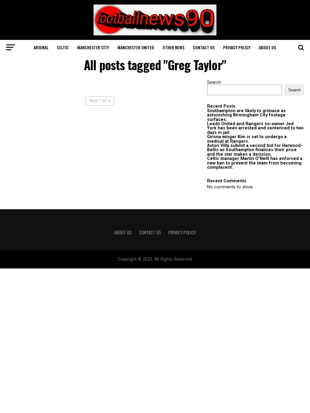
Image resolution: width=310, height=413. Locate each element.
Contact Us (204, 47)
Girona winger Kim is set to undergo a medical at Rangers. (247, 139)
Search (214, 82)
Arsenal (41, 47)
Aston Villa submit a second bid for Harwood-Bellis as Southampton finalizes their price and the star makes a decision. (254, 150)
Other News (173, 47)
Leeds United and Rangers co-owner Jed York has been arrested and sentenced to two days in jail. (255, 128)
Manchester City (93, 47)
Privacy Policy (236, 47)
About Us (267, 47)
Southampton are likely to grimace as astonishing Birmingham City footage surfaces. (246, 115)
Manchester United (135, 47)
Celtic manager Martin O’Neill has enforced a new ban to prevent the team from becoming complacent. (254, 163)
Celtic (63, 47)
